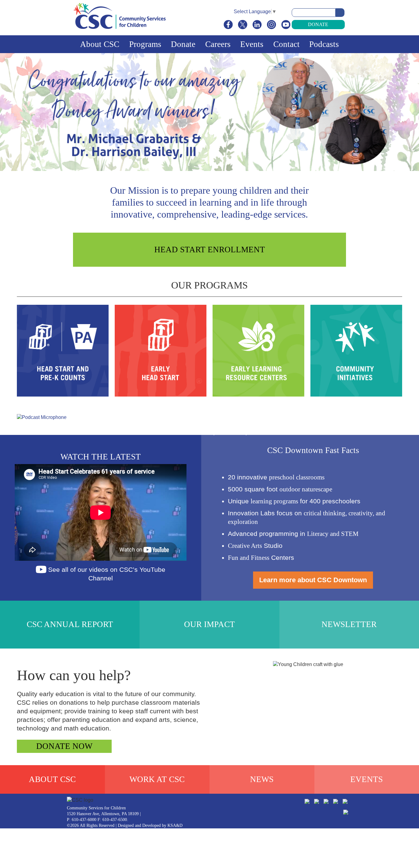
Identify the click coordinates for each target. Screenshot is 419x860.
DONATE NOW (64, 746)
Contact (286, 44)
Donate (318, 24)
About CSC (99, 44)
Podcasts (324, 44)
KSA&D (175, 825)
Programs (145, 44)
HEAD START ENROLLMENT (209, 249)
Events (251, 44)
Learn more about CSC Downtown (313, 580)
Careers (218, 44)
